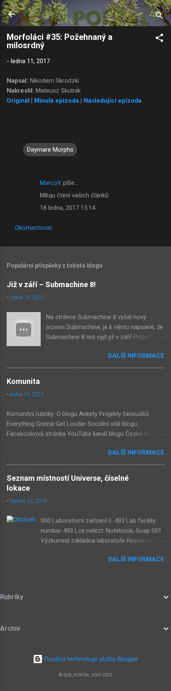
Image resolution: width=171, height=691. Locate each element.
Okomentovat (33, 227)
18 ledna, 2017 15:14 (67, 207)
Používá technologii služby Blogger (90, 659)
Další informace (136, 355)
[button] (159, 39)
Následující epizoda (112, 100)
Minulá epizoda (56, 100)
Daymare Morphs (50, 149)
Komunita (23, 381)
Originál (18, 100)
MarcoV (50, 183)
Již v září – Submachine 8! (51, 284)
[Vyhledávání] (159, 17)
